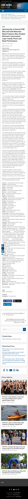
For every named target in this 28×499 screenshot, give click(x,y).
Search (24, 329)
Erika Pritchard (13, 450)
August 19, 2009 (6, 43)
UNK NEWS (6, 5)
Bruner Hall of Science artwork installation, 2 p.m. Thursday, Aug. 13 (14, 314)
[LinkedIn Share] (2, 251)
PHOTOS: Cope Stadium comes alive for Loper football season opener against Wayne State (13, 398)
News (3, 26)
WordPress (18, 496)
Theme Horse (16, 494)
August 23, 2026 (6, 474)
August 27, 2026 (6, 402)
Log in (2, 482)
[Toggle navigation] (3, 10)
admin (11, 43)
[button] (2, 254)
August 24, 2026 (6, 450)
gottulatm (12, 402)
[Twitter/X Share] (2, 248)
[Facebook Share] (2, 245)
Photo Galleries (7, 377)
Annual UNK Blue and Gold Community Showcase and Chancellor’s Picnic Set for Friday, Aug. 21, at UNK (14, 321)
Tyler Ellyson (13, 426)
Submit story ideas (6, 339)
